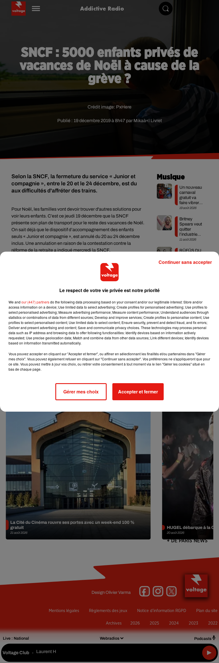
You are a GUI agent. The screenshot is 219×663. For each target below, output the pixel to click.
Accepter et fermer (138, 391)
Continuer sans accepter (185, 262)
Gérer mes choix (81, 391)
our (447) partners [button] (35, 301)
